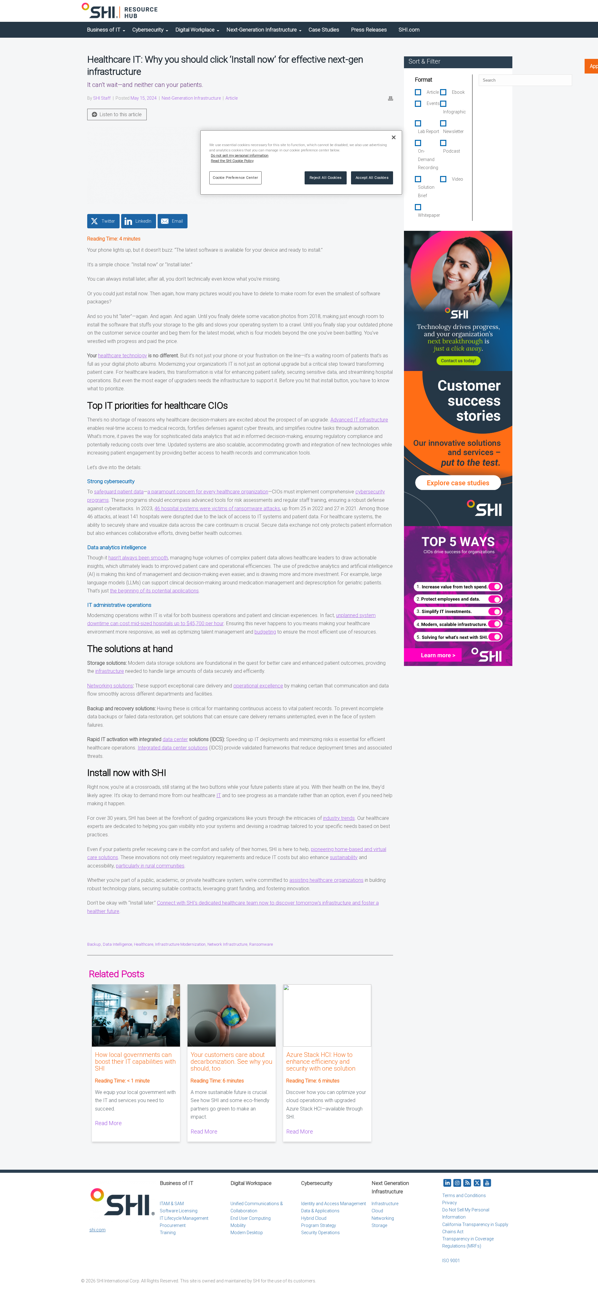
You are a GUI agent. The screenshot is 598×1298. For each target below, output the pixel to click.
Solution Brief (426, 191)
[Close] (394, 137)
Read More (108, 1123)
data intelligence (117, 944)
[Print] (390, 98)
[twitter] (477, 1183)
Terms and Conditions (464, 1195)
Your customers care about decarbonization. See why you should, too (231, 1061)
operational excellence (258, 686)
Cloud (377, 1210)
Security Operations (320, 1232)
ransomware (261, 944)
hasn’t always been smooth (138, 558)
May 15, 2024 (144, 98)
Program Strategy (318, 1225)
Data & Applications (320, 1210)
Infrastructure (385, 1203)
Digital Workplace (195, 29)
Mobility (238, 1225)
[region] (301, 162)
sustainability (344, 857)
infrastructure (109, 671)
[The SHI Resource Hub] (120, 11)
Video (457, 179)
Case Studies (324, 29)
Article (231, 98)
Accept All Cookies (372, 177)
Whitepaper (429, 215)
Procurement (173, 1225)
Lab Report (428, 131)
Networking (383, 1218)
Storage (379, 1225)
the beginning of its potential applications (154, 591)
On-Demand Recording (428, 159)
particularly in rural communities (150, 866)
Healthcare (143, 944)
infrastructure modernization (180, 944)
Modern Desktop (246, 1232)
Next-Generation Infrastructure (261, 29)
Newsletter (453, 131)
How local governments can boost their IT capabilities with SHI (135, 1061)
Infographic (454, 111)
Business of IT (104, 29)
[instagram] (457, 1183)
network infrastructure (227, 944)
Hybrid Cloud (313, 1218)
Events (433, 103)
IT (218, 795)
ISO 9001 (451, 1260)
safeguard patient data (119, 492)
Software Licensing (178, 1210)
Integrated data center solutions (173, 748)
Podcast (451, 151)
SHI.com (409, 29)
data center (175, 739)
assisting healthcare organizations (326, 880)
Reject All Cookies (326, 177)
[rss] (467, 1183)
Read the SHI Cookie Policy (232, 161)
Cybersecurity (148, 29)
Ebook (458, 92)
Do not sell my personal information (239, 155)
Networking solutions (110, 686)
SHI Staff (102, 98)
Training (168, 1232)
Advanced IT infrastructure (359, 420)
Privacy (449, 1202)
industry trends (339, 818)
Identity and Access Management (333, 1203)
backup (94, 944)
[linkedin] (447, 1183)
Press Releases (369, 29)
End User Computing (250, 1218)
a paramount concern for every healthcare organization (207, 492)
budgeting (265, 632)
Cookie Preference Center (235, 177)
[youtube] (487, 1183)
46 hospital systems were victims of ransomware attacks (217, 508)
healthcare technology (122, 356)
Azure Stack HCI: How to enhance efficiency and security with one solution (320, 1061)
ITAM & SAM (172, 1203)
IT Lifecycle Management (184, 1218)
